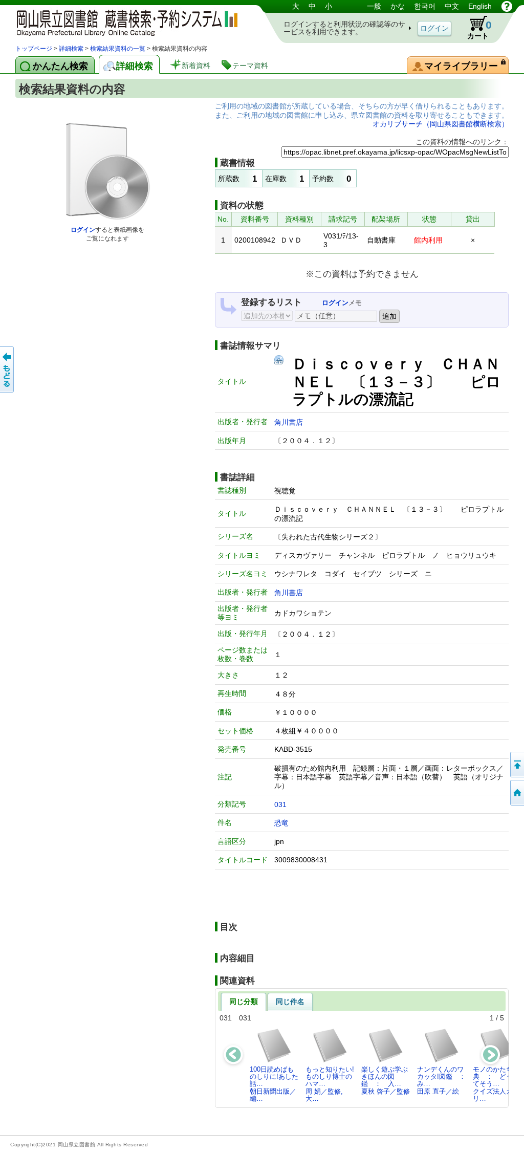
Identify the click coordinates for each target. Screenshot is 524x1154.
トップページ (33, 48)
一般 (374, 6)
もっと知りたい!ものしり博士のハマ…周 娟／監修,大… (329, 1083)
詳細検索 (71, 48)
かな (397, 6)
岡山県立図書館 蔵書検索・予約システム (123, 21)
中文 (452, 6)
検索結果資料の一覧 (117, 48)
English (480, 6)
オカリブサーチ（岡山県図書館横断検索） (441, 124)
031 (280, 804)
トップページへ (516, 792)
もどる (7, 369)
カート (479, 29)
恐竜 (281, 823)
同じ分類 (243, 1001)
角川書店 (288, 422)
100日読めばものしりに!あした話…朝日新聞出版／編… (274, 1083)
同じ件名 (290, 1001)
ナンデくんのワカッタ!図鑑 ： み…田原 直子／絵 (443, 1080)
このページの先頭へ (516, 764)
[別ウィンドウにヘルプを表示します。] (506, 6)
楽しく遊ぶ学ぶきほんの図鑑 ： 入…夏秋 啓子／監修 (385, 1080)
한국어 (424, 6)
